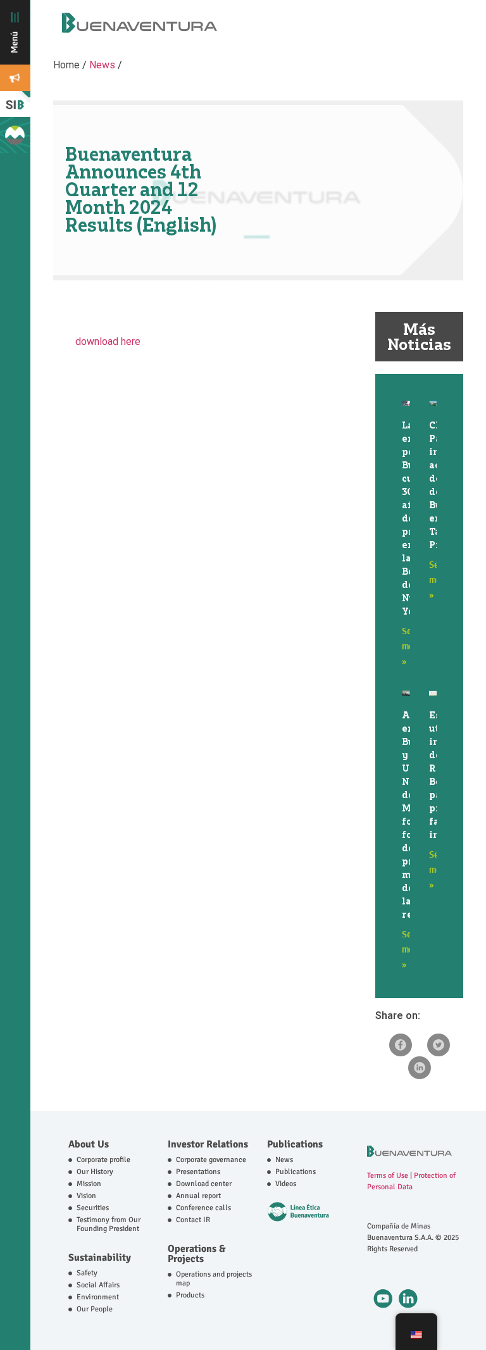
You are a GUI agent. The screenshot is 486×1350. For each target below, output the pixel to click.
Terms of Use (387, 1175)
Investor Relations (208, 1144)
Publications (295, 1144)
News (102, 65)
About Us (88, 1144)
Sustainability (99, 1257)
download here (110, 341)
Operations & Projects (197, 1253)
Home (67, 65)
